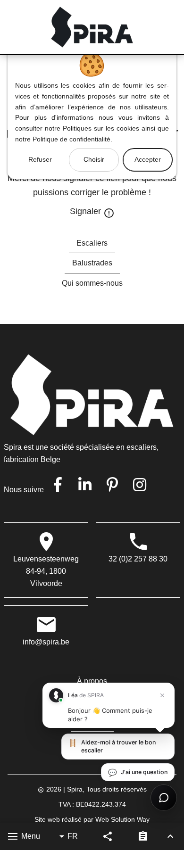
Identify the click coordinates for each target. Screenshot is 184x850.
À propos (92, 681)
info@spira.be (46, 642)
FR (72, 836)
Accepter (147, 159)
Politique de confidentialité (71, 139)
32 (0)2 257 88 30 (138, 559)
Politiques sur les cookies (101, 128)
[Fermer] (162, 695)
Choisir (94, 159)
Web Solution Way (122, 819)
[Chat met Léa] (163, 797)
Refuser (40, 159)
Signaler (86, 210)
